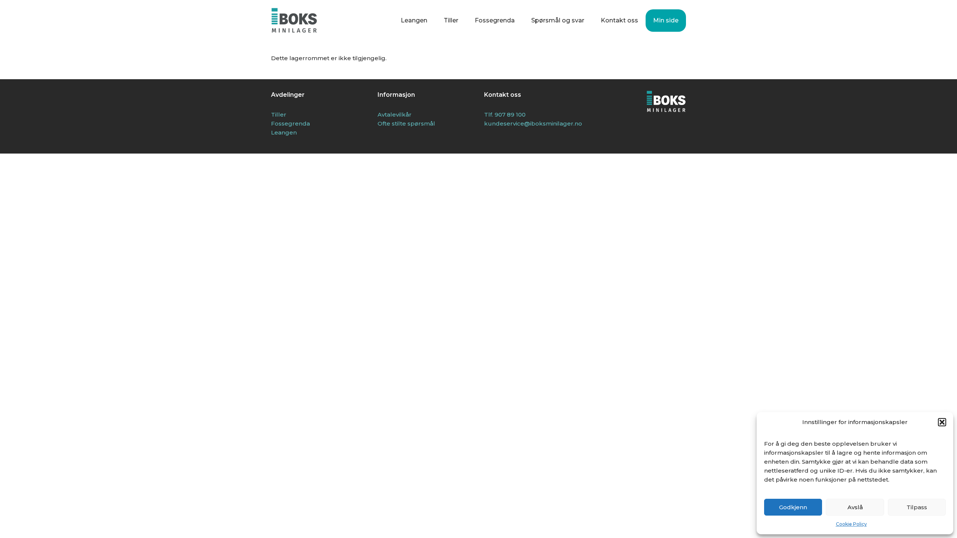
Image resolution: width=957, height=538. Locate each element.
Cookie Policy (851, 524)
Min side (665, 20)
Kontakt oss (619, 20)
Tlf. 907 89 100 (505, 114)
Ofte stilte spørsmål (406, 123)
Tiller (451, 20)
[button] (942, 422)
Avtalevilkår (395, 114)
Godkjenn (793, 507)
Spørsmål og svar (557, 20)
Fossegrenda (495, 20)
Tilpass (917, 507)
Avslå (855, 507)
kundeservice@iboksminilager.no (533, 123)
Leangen (414, 20)
